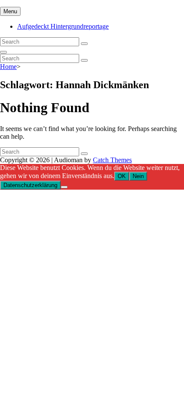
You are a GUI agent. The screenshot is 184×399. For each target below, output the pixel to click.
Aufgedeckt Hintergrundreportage (63, 26)
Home (8, 66)
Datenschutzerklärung (30, 185)
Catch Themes (112, 160)
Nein (138, 176)
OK (122, 176)
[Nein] (64, 187)
